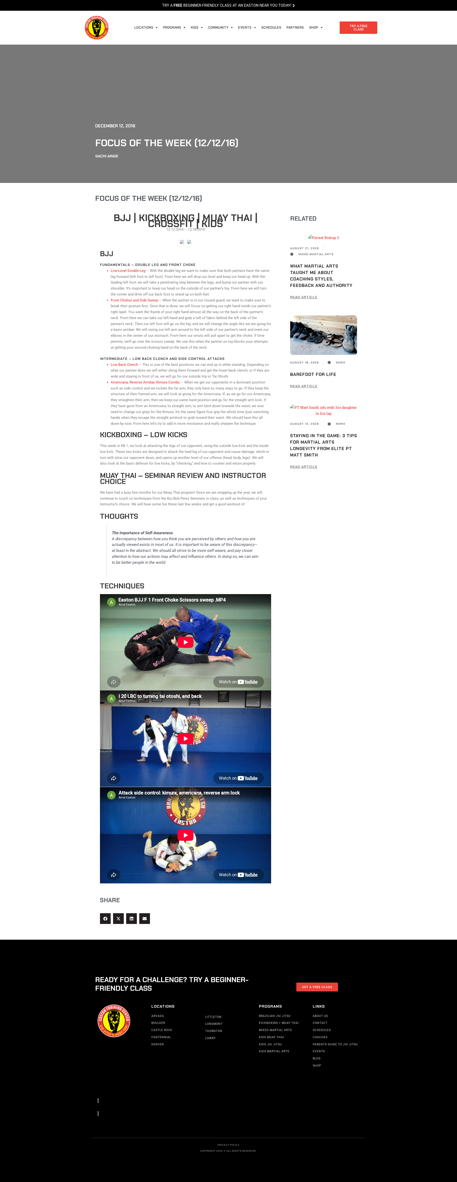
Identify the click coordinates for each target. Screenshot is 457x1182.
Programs (172, 28)
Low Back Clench (124, 365)
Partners (295, 28)
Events (245, 28)
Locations (143, 28)
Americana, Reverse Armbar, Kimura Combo (145, 382)
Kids (195, 28)
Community (218, 28)
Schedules (271, 28)
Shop (313, 28)
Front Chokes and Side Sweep (134, 300)
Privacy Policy (228, 1145)
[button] (105, 918)
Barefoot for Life (313, 374)
